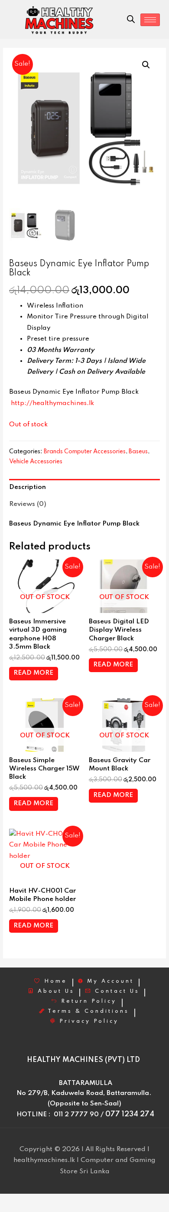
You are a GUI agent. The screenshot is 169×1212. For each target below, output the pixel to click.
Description (27, 487)
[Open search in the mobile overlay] (131, 19)
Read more (33, 673)
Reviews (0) (27, 504)
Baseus (138, 452)
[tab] (84, 487)
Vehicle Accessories (35, 462)
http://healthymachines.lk (52, 403)
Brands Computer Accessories (85, 452)
